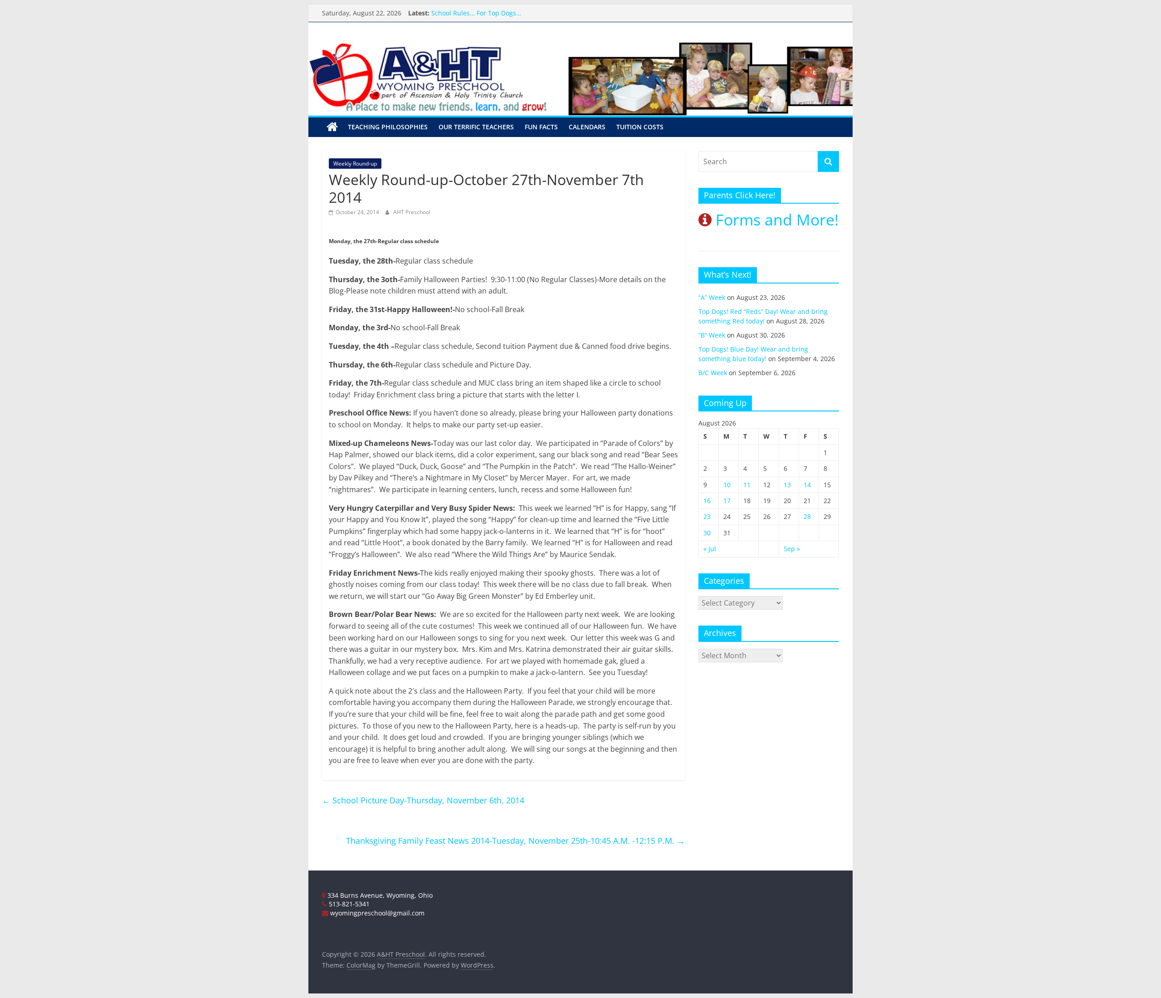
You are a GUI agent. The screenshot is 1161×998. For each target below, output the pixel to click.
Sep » (792, 548)
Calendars (587, 126)
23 (707, 516)
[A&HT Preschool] (332, 127)
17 (727, 500)
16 (707, 500)
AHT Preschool (411, 212)
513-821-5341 (348, 904)
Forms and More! (775, 219)
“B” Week (711, 335)
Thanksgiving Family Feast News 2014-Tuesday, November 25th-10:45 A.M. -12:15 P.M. (515, 840)
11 (747, 484)
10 (727, 484)
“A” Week (711, 297)
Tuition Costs (639, 126)
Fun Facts (541, 126)
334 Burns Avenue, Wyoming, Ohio (379, 895)
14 (807, 484)
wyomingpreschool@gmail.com (376, 913)
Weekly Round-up (355, 163)
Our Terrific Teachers (476, 126)
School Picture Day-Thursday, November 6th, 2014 (423, 800)
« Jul (709, 548)
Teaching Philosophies (388, 126)
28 (807, 516)
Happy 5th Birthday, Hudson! (475, 8)
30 (707, 532)
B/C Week (712, 372)
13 (787, 484)
